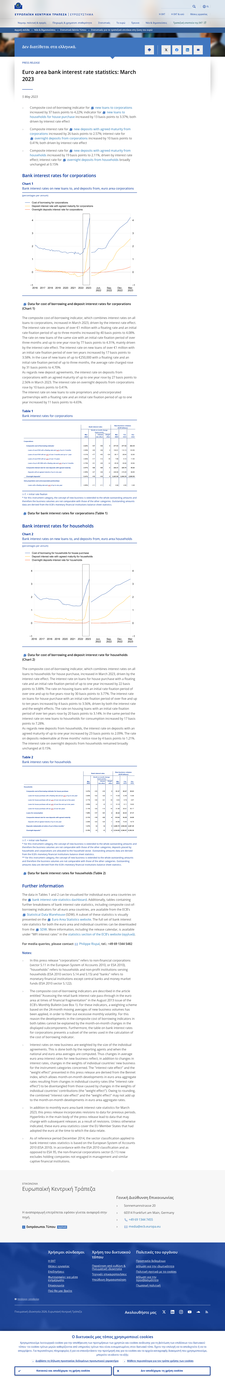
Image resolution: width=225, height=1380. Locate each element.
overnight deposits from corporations (61, 138)
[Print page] (149, 49)
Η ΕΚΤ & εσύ (177, 14)
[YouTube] (189, 1312)
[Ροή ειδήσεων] (206, 1312)
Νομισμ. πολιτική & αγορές (32, 23)
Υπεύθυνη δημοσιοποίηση (109, 1279)
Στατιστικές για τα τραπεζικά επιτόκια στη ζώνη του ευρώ (121, 30)
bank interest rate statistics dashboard (59, 900)
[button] (199, 6)
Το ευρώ (120, 23)
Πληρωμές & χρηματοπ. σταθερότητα (72, 23)
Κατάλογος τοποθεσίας (28, 1299)
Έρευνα (135, 23)
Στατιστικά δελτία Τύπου (73, 30)
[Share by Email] (198, 49)
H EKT (52, 1261)
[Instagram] (181, 1312)
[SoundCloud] (198, 1312)
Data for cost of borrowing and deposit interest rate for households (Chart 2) (75, 657)
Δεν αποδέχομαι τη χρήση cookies (162, 1371)
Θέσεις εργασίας (198, 14)
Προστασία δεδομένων (151, 1261)
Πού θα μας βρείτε (60, 1291)
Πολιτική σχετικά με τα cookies (156, 1272)
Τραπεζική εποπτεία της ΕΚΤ (188, 23)
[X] (164, 1312)
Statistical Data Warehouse (46, 914)
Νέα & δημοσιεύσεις (156, 23)
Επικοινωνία (56, 1285)
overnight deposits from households (93, 160)
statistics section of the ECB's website (94, 934)
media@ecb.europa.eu (145, 1226)
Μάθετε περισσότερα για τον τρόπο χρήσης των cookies (160, 1361)
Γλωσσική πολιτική (148, 1285)
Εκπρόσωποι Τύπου (41, 1227)
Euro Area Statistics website (71, 919)
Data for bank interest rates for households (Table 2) (67, 873)
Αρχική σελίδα (22, 30)
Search (194, 6)
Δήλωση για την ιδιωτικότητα (155, 1266)
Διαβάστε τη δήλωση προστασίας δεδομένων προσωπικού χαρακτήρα (77, 1361)
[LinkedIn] (172, 1312)
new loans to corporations (113, 107)
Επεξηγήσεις (56, 1272)
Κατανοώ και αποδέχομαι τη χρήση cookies (63, 1371)
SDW (43, 929)
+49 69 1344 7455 (141, 1219)
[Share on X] (166, 49)
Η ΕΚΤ (162, 14)
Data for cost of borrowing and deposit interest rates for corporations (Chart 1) (76, 306)
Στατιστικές (104, 23)
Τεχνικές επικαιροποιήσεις (109, 1274)
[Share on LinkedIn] (187, 49)
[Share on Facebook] (176, 49)
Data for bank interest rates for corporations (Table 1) (67, 513)
